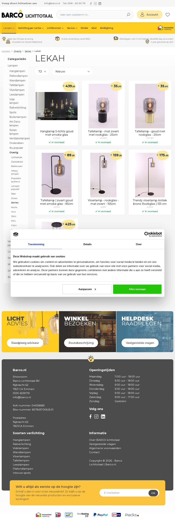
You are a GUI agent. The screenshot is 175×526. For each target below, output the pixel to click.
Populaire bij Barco (16, 180)
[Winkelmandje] (171, 14)
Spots (12, 112)
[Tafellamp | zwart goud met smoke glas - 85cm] (57, 175)
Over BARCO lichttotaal (104, 440)
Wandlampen (16, 80)
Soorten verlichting (28, 433)
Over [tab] (139, 244)
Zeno (13, 216)
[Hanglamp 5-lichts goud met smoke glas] (57, 106)
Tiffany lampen (15, 172)
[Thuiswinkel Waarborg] (165, 28)
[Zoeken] (128, 14)
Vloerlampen (16, 89)
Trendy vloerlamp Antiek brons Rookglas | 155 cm (150, 202)
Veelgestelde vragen (102, 444)
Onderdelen (16, 143)
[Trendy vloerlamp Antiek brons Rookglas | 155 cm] (150, 175)
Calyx (14, 225)
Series (14, 202)
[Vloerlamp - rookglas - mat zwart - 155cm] (103, 175)
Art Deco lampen (14, 123)
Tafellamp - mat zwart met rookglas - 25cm (103, 133)
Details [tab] (87, 244)
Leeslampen (16, 94)
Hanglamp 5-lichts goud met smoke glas (56, 133)
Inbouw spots (22, 472)
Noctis (14, 207)
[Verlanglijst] (167, 14)
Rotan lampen (13, 132)
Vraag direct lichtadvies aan (19, 3)
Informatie (97, 433)
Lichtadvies (16, 157)
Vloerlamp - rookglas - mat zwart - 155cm (103, 202)
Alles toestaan (137, 289)
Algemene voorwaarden (105, 448)
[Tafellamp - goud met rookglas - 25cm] (150, 106)
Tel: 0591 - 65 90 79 (74, 3)
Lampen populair (15, 187)
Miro (13, 220)
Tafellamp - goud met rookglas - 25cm (150, 133)
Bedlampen (17, 166)
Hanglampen (16, 71)
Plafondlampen (16, 75)
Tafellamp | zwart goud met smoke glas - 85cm (56, 202)
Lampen (13, 65)
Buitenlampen (16, 117)
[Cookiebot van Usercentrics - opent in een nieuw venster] (147, 234)
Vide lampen (13, 101)
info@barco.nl (52, 3)
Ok (153, 493)
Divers (14, 198)
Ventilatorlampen (16, 138)
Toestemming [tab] (36, 244)
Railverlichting (16, 107)
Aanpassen (85, 289)
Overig (13, 152)
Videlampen (21, 448)
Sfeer (13, 193)
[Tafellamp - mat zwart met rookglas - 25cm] (103, 106)
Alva (13, 211)
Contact (94, 452)
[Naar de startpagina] (27, 14)
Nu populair (16, 147)
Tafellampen (16, 85)
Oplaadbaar (17, 161)
